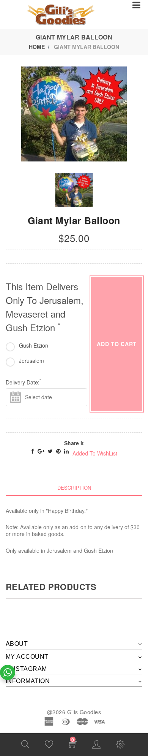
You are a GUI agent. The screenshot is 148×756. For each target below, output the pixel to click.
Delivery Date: (23, 382)
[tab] (74, 487)
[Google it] (41, 451)
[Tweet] (50, 451)
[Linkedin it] (66, 451)
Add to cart (117, 344)
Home (37, 47)
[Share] (32, 451)
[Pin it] (58, 451)
